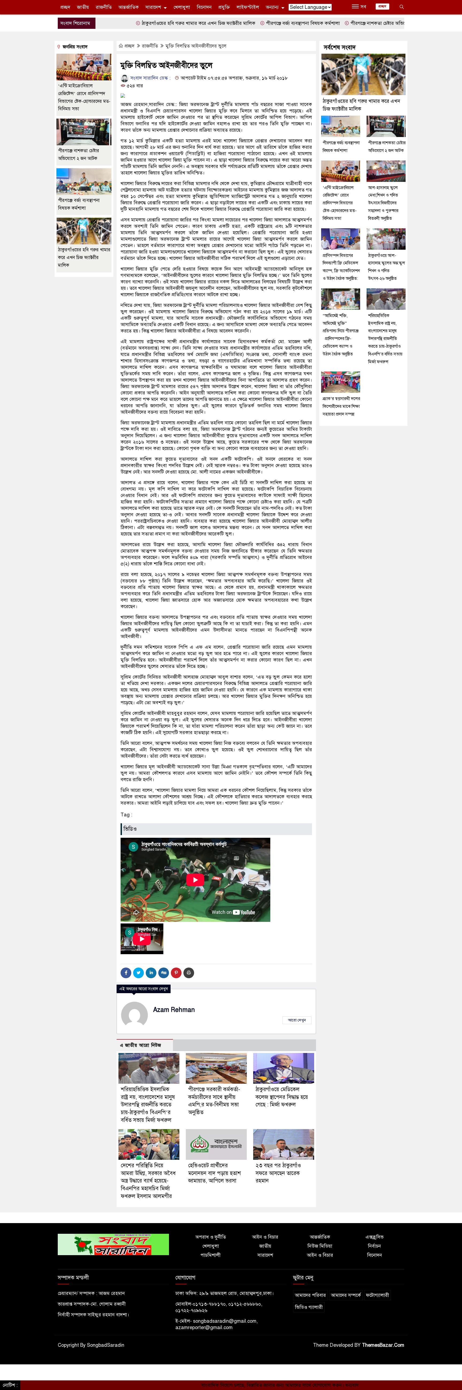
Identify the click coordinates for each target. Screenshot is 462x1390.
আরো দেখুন (297, 1020)
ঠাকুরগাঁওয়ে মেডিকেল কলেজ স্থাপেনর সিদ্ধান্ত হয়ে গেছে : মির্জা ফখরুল (282, 1097)
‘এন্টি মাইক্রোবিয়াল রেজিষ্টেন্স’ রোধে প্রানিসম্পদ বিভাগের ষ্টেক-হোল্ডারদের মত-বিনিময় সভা (340, 203)
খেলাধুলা (182, 7)
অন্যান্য (272, 7)
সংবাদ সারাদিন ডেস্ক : (150, 78)
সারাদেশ (153, 7)
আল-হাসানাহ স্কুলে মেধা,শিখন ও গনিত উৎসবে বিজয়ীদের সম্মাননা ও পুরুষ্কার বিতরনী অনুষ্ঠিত (383, 203)
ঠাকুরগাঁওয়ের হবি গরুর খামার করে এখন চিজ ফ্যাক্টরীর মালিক (154, 23)
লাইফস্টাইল (248, 7)
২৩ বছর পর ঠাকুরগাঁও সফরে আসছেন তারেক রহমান (278, 1173)
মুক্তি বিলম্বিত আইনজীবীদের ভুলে (195, 46)
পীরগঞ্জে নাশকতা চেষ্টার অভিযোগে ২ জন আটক (349, 23)
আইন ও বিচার (265, 1237)
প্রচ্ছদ (65, 7)
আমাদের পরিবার (310, 1295)
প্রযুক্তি (224, 7)
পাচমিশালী (211, 1255)
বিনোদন (204, 7)
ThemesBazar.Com (383, 1345)
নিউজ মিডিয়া (319, 1246)
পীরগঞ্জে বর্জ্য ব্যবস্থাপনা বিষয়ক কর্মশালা (258, 23)
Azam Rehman (174, 1010)
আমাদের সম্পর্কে (346, 1295)
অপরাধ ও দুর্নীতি (210, 1237)
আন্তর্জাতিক (128, 7)
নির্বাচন (374, 1246)
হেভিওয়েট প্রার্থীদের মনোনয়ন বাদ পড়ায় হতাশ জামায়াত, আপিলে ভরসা (214, 1173)
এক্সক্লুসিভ (374, 1237)
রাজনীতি (104, 7)
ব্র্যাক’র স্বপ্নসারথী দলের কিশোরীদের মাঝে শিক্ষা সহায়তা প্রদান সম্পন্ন (341, 406)
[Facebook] (126, 973)
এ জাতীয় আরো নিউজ (140, 1045)
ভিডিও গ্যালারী (309, 1307)
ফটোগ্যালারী (377, 1295)
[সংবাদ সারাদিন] (113, 1244)
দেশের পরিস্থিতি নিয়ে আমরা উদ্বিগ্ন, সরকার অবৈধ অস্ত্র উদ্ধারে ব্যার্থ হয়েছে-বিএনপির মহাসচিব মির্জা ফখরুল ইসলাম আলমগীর (148, 1181)
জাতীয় (83, 7)
